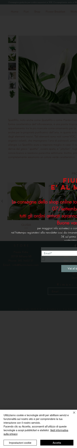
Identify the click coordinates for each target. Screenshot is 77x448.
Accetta (57, 442)
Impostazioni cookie (20, 442)
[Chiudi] (72, 414)
